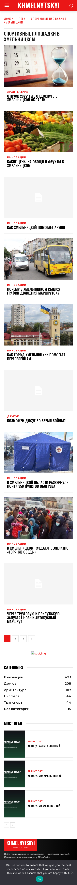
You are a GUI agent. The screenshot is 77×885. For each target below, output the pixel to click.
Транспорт (35, 741)
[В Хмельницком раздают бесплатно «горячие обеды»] (38, 518)
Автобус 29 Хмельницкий (44, 806)
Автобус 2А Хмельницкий (44, 746)
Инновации (16, 157)
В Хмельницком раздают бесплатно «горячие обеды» (38, 550)
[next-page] (31, 638)
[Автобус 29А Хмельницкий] (14, 774)
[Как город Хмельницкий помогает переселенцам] (38, 325)
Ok (39, 879)
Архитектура (17, 92)
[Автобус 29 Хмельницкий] (14, 803)
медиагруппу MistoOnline (36, 857)
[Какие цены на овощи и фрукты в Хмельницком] (38, 131)
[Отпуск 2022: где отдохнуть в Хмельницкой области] (38, 66)
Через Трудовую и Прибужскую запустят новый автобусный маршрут (33, 617)
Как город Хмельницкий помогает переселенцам (36, 356)
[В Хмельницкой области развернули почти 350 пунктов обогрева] (38, 452)
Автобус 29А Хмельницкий (45, 776)
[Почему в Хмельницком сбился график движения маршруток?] (38, 259)
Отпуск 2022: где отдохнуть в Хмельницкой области (32, 98)
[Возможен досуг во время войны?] (38, 390)
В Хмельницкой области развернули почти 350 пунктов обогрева (38, 484)
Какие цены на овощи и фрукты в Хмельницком (35, 163)
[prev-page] (6, 825)
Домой (8, 18)
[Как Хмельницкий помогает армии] (38, 197)
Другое (13, 416)
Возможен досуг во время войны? (36, 420)
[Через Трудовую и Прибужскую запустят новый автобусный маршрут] (38, 583)
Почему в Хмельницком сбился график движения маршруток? (33, 291)
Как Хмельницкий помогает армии (36, 227)
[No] (72, 873)
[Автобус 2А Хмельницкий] (14, 744)
